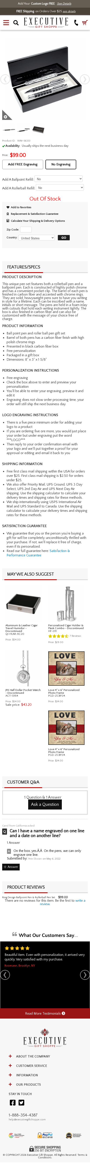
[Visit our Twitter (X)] (21, 1103)
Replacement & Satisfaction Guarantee (34, 213)
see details (69, 11)
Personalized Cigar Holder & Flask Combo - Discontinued (66, 627)
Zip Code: (13, 229)
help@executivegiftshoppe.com (27, 1119)
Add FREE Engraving (22, 164)
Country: (12, 237)
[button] (6, 22)
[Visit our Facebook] (13, 1103)
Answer (13, 867)
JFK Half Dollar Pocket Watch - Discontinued (23, 691)
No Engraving (60, 164)
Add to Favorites (21, 207)
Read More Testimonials (43, 1013)
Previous (5, 79)
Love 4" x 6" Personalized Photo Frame (64, 691)
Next (85, 79)
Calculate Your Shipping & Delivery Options (38, 220)
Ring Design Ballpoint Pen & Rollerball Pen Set (28, 897)
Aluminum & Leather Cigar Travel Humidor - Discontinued (21, 628)
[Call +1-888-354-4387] (76, 22)
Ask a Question (45, 804)
